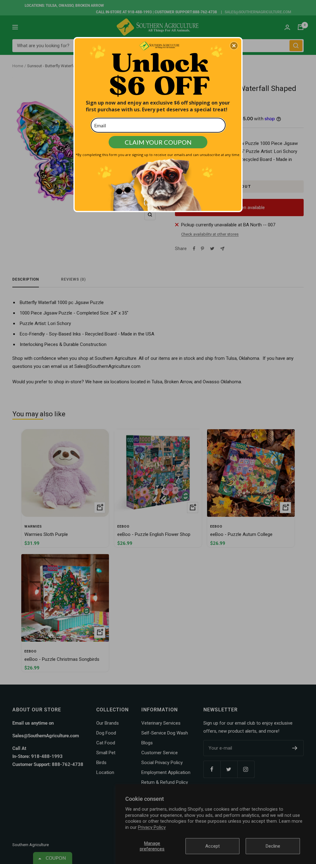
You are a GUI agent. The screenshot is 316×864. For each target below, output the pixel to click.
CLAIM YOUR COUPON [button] (158, 142)
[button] (234, 45)
